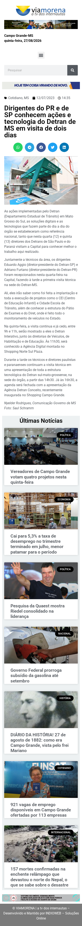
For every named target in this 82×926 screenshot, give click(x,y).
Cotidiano (15, 98)
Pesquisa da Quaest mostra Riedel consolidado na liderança (38, 611)
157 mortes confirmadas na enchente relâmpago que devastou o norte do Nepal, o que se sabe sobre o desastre (39, 877)
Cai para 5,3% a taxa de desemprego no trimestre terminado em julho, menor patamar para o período (37, 544)
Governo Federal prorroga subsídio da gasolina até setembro (36, 675)
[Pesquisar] (72, 70)
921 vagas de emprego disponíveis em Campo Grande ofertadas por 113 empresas (41, 810)
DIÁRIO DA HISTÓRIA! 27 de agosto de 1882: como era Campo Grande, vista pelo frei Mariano (40, 742)
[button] (41, 55)
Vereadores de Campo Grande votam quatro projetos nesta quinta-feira (40, 477)
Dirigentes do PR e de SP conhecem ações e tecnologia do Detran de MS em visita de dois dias (40, 121)
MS (26, 98)
